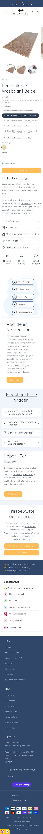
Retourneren (10, 669)
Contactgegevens (33, 825)
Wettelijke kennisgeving (23, 829)
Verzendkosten (22, 100)
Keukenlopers (13, 339)
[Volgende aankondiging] (38, 3)
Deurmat (16, 210)
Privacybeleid (23, 818)
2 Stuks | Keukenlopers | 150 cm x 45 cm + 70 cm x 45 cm (22, 132)
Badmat (5, 210)
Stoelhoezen (14, 530)
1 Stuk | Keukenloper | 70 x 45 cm (19, 110)
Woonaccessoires (12, 722)
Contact (8, 762)
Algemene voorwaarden (15, 680)
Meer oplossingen (12, 728)
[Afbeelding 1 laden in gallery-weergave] (10, 69)
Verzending (9, 663)
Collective (9, 674)
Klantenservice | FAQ (13, 658)
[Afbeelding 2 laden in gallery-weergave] (21, 69)
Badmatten (28, 474)
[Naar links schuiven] (2, 70)
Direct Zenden (36, 262)
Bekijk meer (13, 494)
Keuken (21, 471)
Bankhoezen (30, 526)
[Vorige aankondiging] (4, 3)
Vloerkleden (9, 533)
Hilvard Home (7, 262)
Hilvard (13, 818)
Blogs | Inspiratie (12, 652)
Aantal (4, 152)
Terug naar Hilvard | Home (21, 546)
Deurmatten (9, 478)
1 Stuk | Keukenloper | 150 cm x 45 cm (20, 115)
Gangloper (17, 474)
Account (8, 647)
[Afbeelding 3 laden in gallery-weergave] (32, 69)
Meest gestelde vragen (21, 397)
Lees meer (15, 380)
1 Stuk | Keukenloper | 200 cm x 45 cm (22, 121)
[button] (4, 11)
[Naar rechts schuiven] (40, 70)
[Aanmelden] (34, 776)
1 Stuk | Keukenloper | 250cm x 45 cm (21, 126)
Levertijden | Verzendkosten (15, 825)
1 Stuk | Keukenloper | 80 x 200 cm (19, 138)
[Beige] (4, 147)
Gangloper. (26, 203)
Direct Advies (21, 262)
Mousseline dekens (13, 711)
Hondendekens (24, 533)
